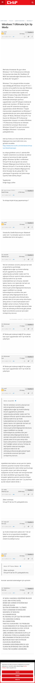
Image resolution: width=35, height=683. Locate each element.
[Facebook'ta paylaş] (32, 37)
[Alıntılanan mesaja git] (15, 401)
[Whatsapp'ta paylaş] (25, 37)
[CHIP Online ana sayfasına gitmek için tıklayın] (12, 3)
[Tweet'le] (28, 37)
